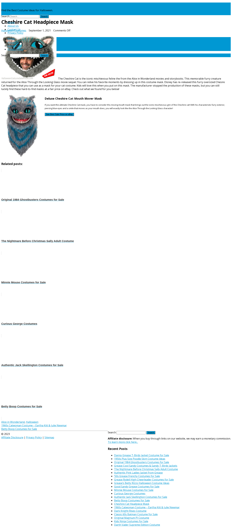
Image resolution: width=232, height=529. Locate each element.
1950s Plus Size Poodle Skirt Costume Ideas (139, 458)
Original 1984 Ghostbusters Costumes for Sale (141, 462)
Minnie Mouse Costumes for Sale (133, 490)
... (123, 442)
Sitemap (49, 437)
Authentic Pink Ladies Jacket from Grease (138, 472)
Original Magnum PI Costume (131, 518)
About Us (13, 26)
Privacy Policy (15, 33)
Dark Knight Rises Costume (130, 511)
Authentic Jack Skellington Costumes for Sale (140, 497)
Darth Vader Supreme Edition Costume (137, 524)
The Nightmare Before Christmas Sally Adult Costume (146, 469)
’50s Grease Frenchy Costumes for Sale (137, 476)
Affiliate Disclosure (12, 437)
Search (5, 16)
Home (11, 22)
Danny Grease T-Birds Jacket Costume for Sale (141, 455)
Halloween (32, 422)
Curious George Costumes (129, 493)
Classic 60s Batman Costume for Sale (136, 514)
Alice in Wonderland (13, 422)
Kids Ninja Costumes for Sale (131, 521)
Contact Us (14, 29)
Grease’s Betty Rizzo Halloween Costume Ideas (141, 483)
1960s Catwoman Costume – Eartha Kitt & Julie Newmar (34, 425)
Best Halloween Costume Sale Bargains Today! (28, 4)
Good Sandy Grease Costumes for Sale (136, 486)
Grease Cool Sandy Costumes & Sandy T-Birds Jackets (145, 465)
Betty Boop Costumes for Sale (19, 429)
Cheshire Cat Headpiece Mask (131, 504)
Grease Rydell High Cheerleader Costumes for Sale (144, 479)
